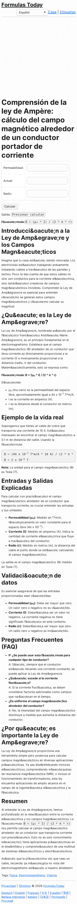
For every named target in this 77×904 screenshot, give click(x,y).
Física (13, 875)
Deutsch (7, 893)
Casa (52, 12)
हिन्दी (66, 893)
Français (33, 893)
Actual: (8, 180)
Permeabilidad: (13, 168)
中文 (44, 893)
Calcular (9, 206)
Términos (24, 886)
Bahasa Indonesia (13, 897)
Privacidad (8, 886)
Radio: (7, 193)
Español (55, 893)
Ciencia (52, 875)
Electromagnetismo (32, 875)
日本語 (44, 897)
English (20, 893)
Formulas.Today (53, 886)
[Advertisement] (38, 57)
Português (58, 897)
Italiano (32, 897)
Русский (7, 901)
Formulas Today (22, 4)
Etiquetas (68, 12)
